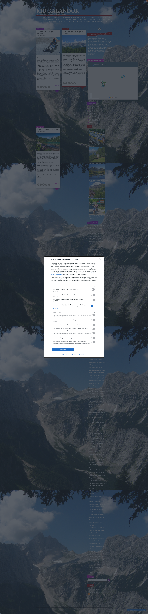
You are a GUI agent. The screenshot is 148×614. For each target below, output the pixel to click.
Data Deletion (65, 354)
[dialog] (74, 307)
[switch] (93, 289)
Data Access (74, 354)
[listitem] (74, 286)
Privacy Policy (82, 354)
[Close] (100, 259)
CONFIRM (63, 349)
